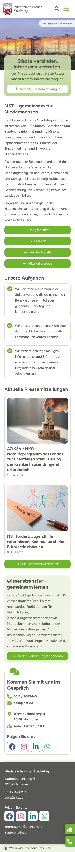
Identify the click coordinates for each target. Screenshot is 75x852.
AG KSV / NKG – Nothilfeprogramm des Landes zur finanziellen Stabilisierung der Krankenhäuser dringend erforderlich (35, 459)
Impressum (12, 827)
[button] (57, 9)
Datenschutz (32, 827)
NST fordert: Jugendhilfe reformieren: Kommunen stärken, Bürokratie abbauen (37, 541)
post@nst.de (13, 797)
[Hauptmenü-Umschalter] (67, 9)
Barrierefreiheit (15, 832)
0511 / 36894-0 (15, 792)
